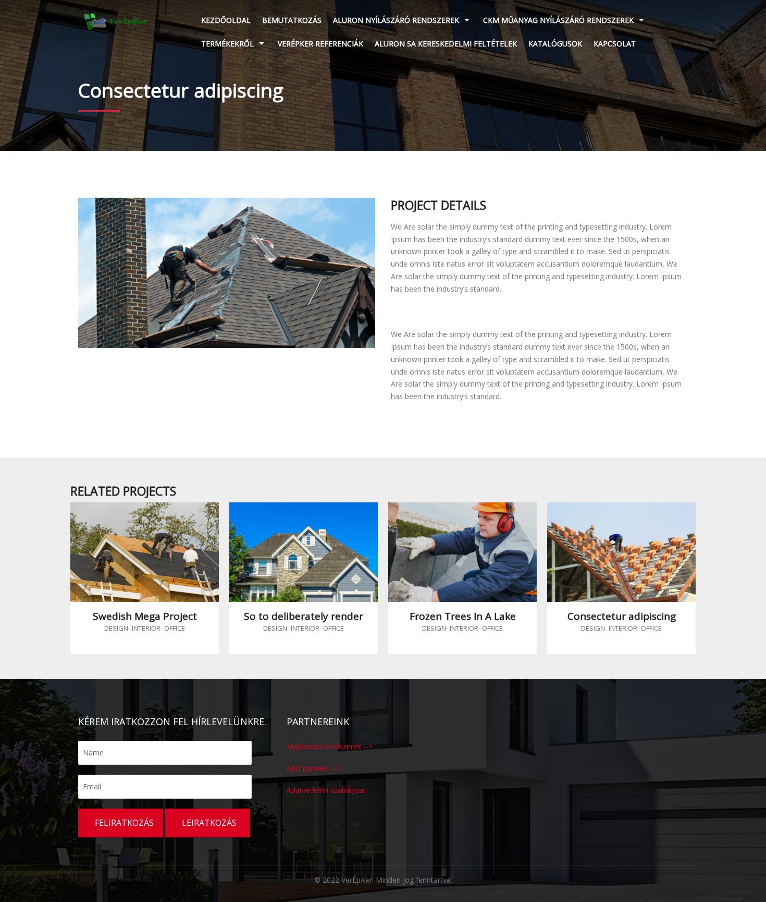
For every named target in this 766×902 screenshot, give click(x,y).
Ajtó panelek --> (313, 768)
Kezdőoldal (226, 20)
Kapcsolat (615, 44)
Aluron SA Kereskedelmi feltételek (446, 44)
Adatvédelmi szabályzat (326, 790)
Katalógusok (555, 44)
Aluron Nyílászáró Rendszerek (396, 20)
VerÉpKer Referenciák (320, 44)
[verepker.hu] (116, 21)
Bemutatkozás (292, 20)
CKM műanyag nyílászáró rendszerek (558, 20)
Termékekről (227, 44)
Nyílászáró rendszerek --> (330, 746)
